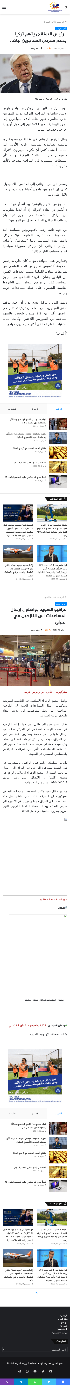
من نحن (64, 1322)
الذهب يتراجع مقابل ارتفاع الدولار (30, 463)
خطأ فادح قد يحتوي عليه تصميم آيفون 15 (25, 477)
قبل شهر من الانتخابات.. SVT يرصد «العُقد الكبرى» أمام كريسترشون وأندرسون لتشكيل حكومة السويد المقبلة (52, 570)
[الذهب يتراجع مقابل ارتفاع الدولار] (58, 467)
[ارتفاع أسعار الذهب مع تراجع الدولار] (58, 453)
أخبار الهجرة (49, 21)
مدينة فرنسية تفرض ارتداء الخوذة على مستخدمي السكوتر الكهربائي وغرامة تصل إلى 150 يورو (52, 530)
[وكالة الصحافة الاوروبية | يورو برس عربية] (54, 7)
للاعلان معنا (62, 1329)
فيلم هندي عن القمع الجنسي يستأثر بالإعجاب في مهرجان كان (28, 421)
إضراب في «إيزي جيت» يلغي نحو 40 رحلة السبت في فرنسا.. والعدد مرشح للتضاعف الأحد (18, 570)
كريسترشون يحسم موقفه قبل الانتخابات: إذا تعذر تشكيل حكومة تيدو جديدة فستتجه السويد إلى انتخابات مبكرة (18, 530)
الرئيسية (60, 21)
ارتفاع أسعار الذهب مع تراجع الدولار (29, 448)
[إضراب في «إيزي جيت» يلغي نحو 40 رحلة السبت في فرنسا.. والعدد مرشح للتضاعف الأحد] (18, 553)
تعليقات (12, 408)
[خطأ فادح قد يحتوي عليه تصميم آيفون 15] (58, 481)
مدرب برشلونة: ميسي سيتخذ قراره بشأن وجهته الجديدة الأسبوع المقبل (26, 435)
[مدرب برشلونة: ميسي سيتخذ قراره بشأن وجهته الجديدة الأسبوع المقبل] (58, 438)
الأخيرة (35, 408)
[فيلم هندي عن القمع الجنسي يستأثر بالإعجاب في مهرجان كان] (58, 424)
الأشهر (58, 408)
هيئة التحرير (62, 1319)
